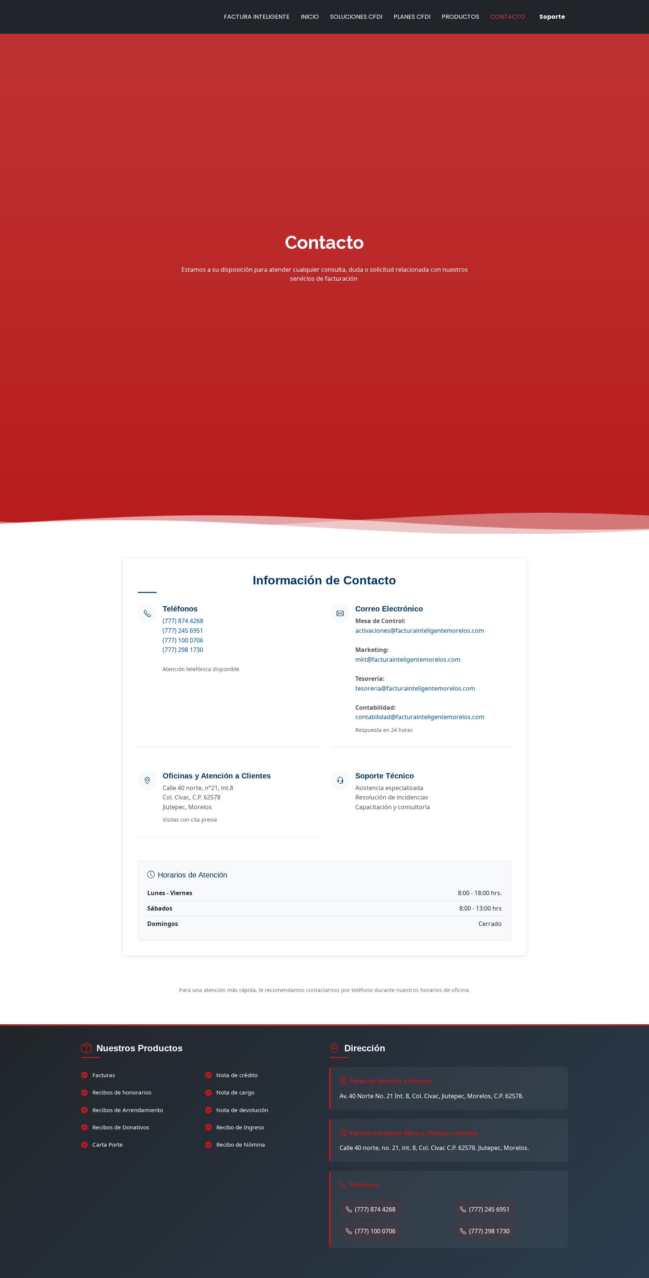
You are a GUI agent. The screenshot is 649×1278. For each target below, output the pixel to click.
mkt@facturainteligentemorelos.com (407, 659)
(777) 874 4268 (183, 621)
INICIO (310, 16)
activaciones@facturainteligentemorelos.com (419, 630)
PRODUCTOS (460, 16)
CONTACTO (508, 16)
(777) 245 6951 (183, 630)
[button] (89, 255)
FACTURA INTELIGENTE (257, 16)
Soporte (552, 16)
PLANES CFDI (412, 16)
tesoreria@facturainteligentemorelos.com (415, 688)
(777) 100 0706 (183, 640)
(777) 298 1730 (183, 650)
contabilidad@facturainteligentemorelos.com (419, 717)
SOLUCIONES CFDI (356, 16)
